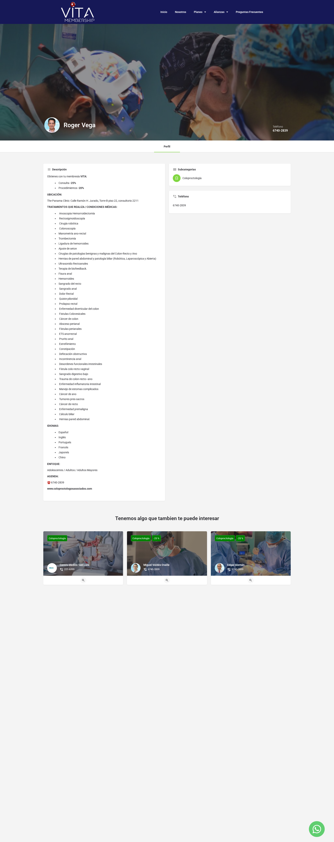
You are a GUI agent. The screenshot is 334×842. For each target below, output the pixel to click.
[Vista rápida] (83, 580)
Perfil (167, 146)
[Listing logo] (52, 125)
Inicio (163, 12)
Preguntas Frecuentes (249, 12)
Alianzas (219, 12)
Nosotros (180, 12)
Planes (198, 12)
